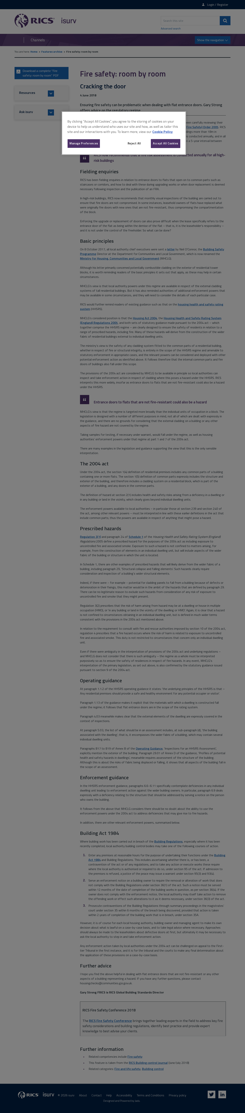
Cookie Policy (162, 131)
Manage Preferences (83, 143)
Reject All (134, 143)
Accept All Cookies (165, 143)
